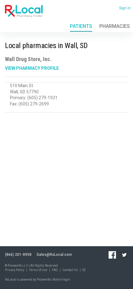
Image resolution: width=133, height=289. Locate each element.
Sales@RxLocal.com (54, 254)
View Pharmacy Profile (32, 68)
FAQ (55, 270)
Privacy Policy (14, 270)
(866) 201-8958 (18, 254)
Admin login (61, 279)
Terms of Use (38, 270)
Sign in (125, 8)
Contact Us (70, 270)
